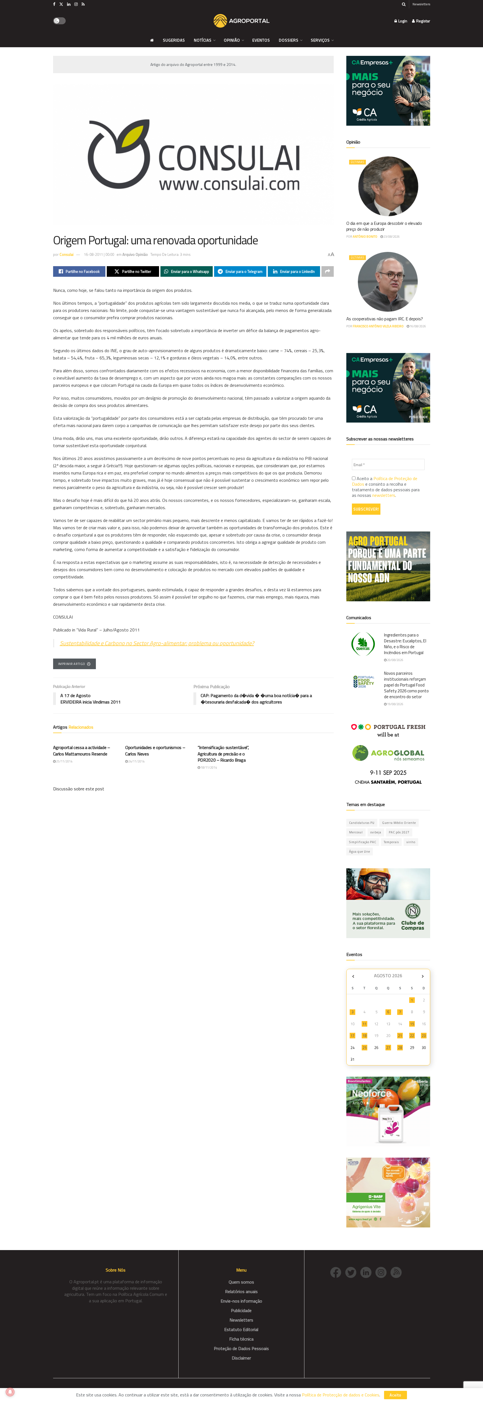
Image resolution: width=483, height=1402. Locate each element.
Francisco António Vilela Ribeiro (378, 326)
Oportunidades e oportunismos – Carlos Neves (155, 750)
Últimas (357, 162)
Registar (422, 21)
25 (364, 1047)
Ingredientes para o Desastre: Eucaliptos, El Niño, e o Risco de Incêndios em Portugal (405, 644)
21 (400, 1035)
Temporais (391, 842)
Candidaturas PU (362, 823)
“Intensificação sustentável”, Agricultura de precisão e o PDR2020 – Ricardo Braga (223, 753)
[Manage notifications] (10, 1391)
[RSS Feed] (397, 1272)
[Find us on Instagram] (76, 4)
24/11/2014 (136, 761)
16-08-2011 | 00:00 (99, 254)
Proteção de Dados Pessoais (241, 1348)
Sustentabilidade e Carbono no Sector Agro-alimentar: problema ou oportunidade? (157, 643)
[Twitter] (352, 1272)
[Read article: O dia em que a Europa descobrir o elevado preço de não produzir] (388, 186)
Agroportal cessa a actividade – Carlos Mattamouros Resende (81, 750)
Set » (422, 976)
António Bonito (365, 236)
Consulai (67, 254)
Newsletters (421, 4)
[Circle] (367, 1272)
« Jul (353, 976)
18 (364, 1035)
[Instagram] (382, 1272)
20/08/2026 (395, 660)
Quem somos (241, 1282)
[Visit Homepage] (241, 21)
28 (400, 1047)
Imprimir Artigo (71, 664)
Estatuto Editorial (241, 1329)
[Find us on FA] (54, 4)
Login (402, 21)
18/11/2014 (208, 767)
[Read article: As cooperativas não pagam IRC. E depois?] (388, 282)
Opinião (232, 40)
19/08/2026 (395, 704)
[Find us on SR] (83, 4)
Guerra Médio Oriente (399, 823)
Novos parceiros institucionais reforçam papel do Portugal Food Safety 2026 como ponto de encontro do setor (406, 685)
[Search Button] (404, 4)
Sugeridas (174, 40)
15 (412, 1024)
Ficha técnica (241, 1339)
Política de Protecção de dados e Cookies (340, 1394)
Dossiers (289, 40)
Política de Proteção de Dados (384, 481)
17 (352, 1035)
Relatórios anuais (241, 1291)
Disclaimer (241, 1358)
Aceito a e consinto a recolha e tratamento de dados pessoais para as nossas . (386, 487)
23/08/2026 (391, 236)
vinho (410, 842)
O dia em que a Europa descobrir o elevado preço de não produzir (384, 226)
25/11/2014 (64, 761)
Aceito (395, 1395)
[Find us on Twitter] (61, 4)
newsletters (383, 495)
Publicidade (241, 1310)
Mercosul (356, 832)
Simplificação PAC (362, 842)
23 (424, 1035)
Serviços (320, 40)
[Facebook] (337, 1272)
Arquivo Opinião (135, 254)
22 (412, 1035)
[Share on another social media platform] (327, 271)
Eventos (261, 40)
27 (388, 1047)
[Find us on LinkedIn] (68, 4)
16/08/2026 (417, 326)
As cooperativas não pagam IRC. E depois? (384, 318)
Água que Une (359, 851)
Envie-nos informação (241, 1301)
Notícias (203, 40)
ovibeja (375, 832)
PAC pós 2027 (399, 832)
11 (364, 1024)
